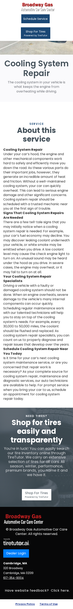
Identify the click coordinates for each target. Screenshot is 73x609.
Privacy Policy (25, 604)
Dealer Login (16, 553)
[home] (36, 7)
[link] (16, 541)
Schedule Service (35, 19)
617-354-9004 (13, 578)
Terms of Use (49, 604)
